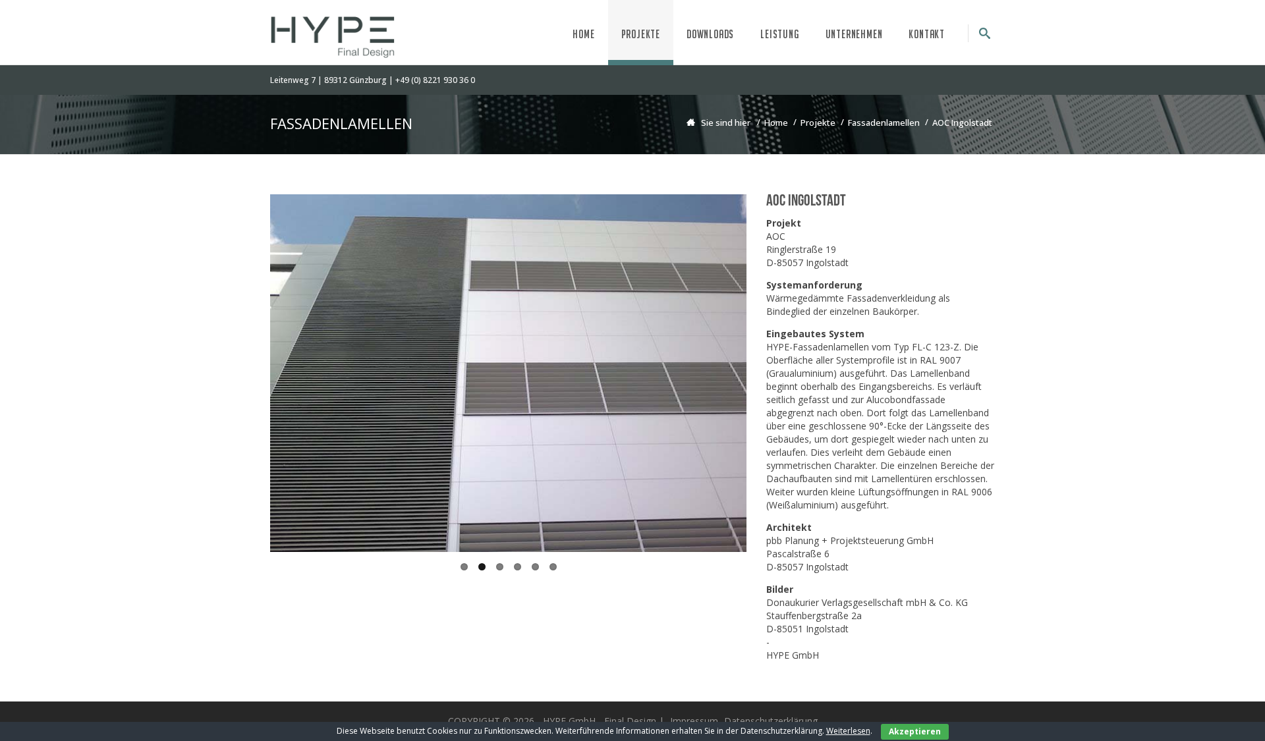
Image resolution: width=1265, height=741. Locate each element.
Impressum (694, 721)
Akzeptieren (915, 731)
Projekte (640, 34)
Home (583, 34)
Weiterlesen (848, 730)
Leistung (779, 34)
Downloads (710, 34)
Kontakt (927, 34)
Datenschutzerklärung (771, 721)
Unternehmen (854, 34)
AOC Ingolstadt (962, 122)
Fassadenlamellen (884, 122)
